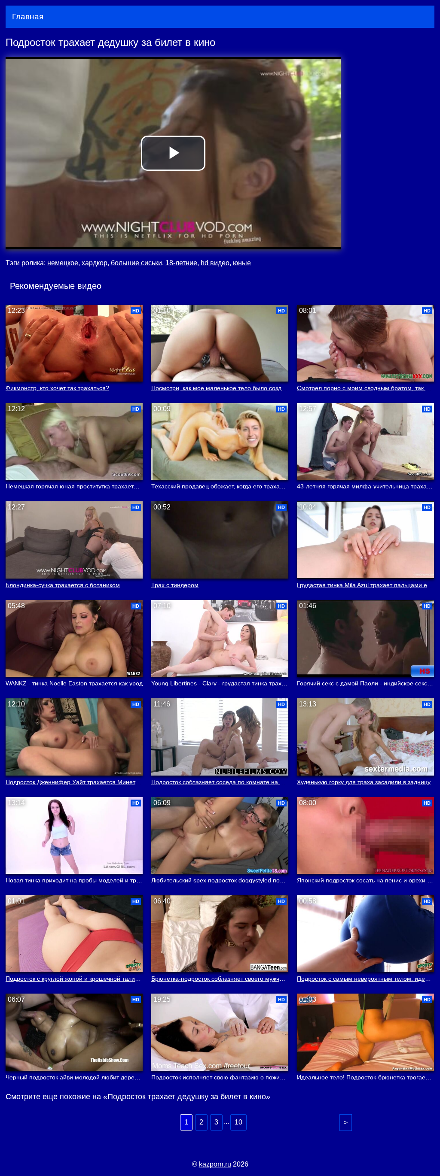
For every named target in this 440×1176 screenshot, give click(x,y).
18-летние (181, 263)
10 (238, 1122)
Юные (242, 263)
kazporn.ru (215, 1164)
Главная (27, 16)
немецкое (62, 263)
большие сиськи (136, 263)
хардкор (94, 263)
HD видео (215, 263)
